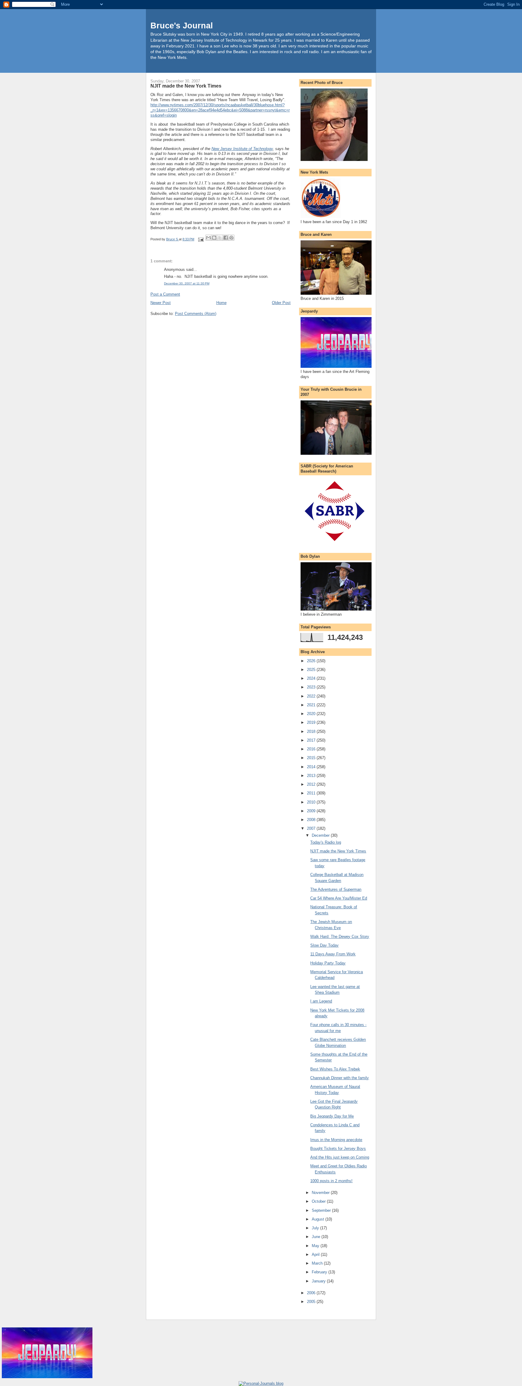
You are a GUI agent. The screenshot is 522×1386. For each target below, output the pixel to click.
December (321, 835)
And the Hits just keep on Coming (339, 1157)
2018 (312, 731)
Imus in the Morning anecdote (336, 1139)
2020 (312, 713)
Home (221, 302)
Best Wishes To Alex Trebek (335, 1069)
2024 (312, 678)
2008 (312, 819)
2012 (312, 784)
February (320, 1272)
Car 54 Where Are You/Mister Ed (338, 898)
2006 (312, 1293)
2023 (312, 687)
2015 (312, 758)
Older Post (281, 302)
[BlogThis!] (214, 238)
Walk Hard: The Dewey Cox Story (339, 936)
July (316, 1228)
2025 (312, 669)
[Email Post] (200, 239)
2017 (312, 740)
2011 (312, 793)
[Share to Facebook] (226, 238)
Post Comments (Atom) (195, 313)
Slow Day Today (324, 945)
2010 (312, 802)
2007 (312, 828)
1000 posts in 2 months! (331, 1181)
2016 (312, 749)
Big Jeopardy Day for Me (332, 1116)
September (322, 1210)
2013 (312, 775)
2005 (312, 1301)
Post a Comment (165, 294)
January (319, 1281)
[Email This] (208, 238)
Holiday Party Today (328, 963)
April (316, 1254)
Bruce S (172, 239)
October (319, 1201)
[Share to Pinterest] (231, 238)
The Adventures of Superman (335, 889)
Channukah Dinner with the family (339, 1078)
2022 (312, 696)
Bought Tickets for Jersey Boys (338, 1148)
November (321, 1192)
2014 (312, 767)
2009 (312, 811)
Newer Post (160, 302)
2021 (312, 705)
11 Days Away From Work (333, 954)
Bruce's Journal (181, 25)
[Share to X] (220, 238)
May (316, 1245)
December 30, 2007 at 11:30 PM (186, 283)
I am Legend (321, 1001)
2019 (312, 722)
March (318, 1263)
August (318, 1219)
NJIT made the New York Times (338, 851)
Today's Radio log (325, 842)
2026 (312, 661)
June (316, 1236)
